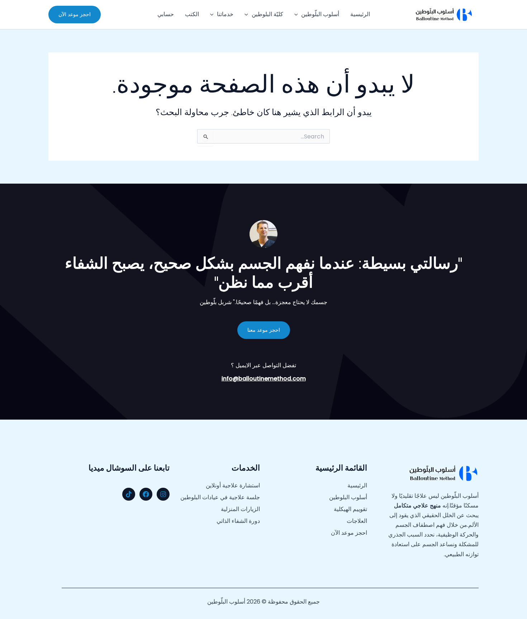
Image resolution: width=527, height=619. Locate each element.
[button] (298, 14)
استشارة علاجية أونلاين (233, 485)
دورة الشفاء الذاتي (238, 521)
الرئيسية (360, 14)
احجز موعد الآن (349, 533)
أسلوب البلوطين (348, 497)
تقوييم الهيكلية (350, 509)
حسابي (165, 14)
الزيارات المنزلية (240, 509)
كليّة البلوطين (267, 14)
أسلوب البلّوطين (320, 14)
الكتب (192, 14)
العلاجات (357, 521)
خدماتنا (225, 14)
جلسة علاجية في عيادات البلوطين (220, 497)
